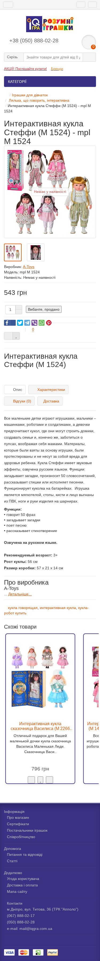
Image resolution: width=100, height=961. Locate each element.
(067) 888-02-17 (21, 916)
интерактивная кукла (58, 608)
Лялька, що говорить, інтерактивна (38, 100)
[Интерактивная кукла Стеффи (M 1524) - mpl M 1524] (13, 252)
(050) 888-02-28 (21, 922)
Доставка (51, 401)
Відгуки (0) (22, 401)
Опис (17, 389)
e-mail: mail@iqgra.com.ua (29, 928)
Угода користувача (23, 878)
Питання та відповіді (24, 854)
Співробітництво (21, 837)
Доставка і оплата (22, 885)
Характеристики (51, 389)
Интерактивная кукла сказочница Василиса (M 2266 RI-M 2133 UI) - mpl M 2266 (40, 726)
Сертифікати (18, 824)
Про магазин (18, 817)
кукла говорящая (23, 608)
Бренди (57, 69)
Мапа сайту (17, 891)
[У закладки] (40, 779)
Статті (12, 861)
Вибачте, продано (43, 309)
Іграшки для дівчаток (30, 95)
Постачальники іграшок (27, 830)
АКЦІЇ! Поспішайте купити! (25, 69)
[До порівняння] (49, 779)
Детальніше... (20, 594)
